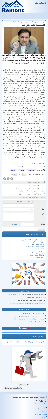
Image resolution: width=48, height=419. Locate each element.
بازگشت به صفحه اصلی (12, 388)
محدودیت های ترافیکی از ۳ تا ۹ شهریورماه (35, 322)
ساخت (24, 342)
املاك (20, 342)
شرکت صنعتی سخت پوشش (34, 246)
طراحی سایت (39, 248)
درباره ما (44, 411)
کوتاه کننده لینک (39, 257)
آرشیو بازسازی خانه (42, 417)
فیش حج (41, 251)
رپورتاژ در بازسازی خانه (41, 414)
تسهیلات (21, 170)
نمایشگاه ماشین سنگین (36, 255)
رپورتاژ (38, 342)
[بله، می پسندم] (24, 174)
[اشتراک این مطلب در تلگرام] (8, 178)
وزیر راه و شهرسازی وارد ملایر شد (37, 185)
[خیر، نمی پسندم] (15, 174)
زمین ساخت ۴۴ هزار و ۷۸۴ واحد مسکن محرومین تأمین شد (31, 191)
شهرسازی (31, 170)
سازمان (9, 342)
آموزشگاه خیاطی (38, 242)
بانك (29, 342)
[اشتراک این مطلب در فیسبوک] (11, 178)
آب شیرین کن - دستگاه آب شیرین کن (31, 239)
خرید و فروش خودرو (37, 244)
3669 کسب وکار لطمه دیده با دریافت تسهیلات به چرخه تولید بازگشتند (29, 188)
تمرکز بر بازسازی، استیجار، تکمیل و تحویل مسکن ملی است (31, 300)
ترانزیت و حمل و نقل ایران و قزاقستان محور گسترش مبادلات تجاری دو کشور (27, 303)
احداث (13, 170)
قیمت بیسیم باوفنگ (38, 253)
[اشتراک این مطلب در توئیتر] (4, 178)
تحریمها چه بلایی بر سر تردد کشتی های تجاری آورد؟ (33, 313)
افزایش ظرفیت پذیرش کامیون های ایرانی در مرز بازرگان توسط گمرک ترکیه (27, 319)
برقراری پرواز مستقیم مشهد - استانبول (36, 297)
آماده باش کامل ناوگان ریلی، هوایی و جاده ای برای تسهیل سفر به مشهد (29, 194)
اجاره (33, 342)
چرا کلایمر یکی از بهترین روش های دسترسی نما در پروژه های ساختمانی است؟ (27, 294)
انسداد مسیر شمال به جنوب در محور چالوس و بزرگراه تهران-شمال (30, 316)
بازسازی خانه (40, 3)
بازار (42, 342)
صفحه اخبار (23, 385)
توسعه (15, 342)
